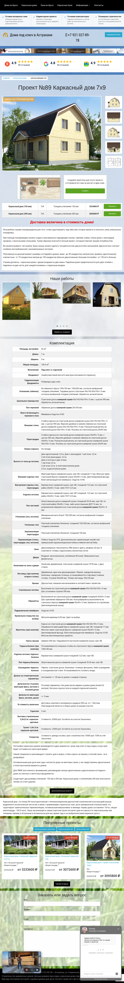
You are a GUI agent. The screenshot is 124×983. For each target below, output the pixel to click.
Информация (82, 5)
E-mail (26, 919)
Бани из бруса (47, 5)
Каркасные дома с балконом (45, 829)
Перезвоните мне (113, 35)
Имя (25, 900)
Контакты (98, 5)
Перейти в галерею (61, 332)
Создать (85, 191)
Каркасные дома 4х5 (65, 829)
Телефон (27, 909)
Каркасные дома (29, 5)
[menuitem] (11, 5)
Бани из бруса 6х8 (83, 829)
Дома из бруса (11, 5)
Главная (6, 78)
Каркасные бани (64, 5)
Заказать (112, 206)
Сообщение (28, 929)
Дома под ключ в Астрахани (30, 35)
